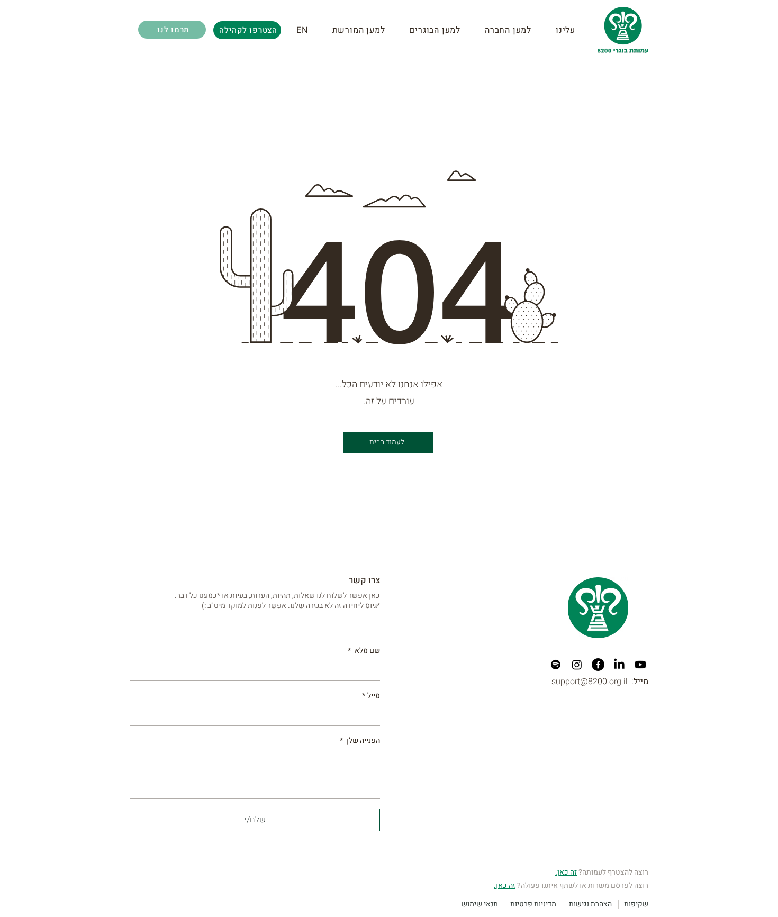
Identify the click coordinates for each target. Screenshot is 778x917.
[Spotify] (555, 664)
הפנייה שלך (360, 741)
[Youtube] (640, 664)
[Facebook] (598, 664)
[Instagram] (577, 664)
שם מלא (364, 651)
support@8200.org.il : (599, 681)
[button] (365, 30)
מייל (371, 696)
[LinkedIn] (619, 664)
